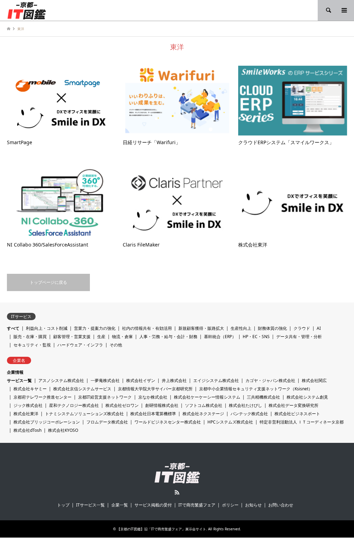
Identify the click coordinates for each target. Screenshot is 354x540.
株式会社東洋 (25, 414)
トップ (63, 505)
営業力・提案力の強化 (94, 328)
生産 (101, 336)
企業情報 (15, 372)
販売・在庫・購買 (30, 336)
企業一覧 (119, 505)
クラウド (302, 328)
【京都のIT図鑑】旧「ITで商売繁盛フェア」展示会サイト (161, 529)
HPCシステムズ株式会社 (230, 422)
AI (319, 328)
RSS (177, 492)
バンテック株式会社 (249, 414)
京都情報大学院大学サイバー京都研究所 (155, 389)
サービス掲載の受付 (153, 505)
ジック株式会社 (28, 405)
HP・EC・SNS (256, 336)
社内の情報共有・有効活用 (147, 328)
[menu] (343, 10)
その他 (116, 345)
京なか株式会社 (152, 397)
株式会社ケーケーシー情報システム (207, 397)
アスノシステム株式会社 (61, 380)
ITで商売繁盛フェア (196, 505)
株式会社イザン (140, 380)
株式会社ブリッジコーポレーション (46, 422)
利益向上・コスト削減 (46, 328)
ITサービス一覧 (90, 505)
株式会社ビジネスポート (297, 414)
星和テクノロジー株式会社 (74, 405)
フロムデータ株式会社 (107, 422)
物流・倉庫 (122, 336)
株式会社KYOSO (63, 430)
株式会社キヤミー (30, 389)
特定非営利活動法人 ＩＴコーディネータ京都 (302, 422)
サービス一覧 (19, 380)
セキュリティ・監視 (32, 345)
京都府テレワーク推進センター (42, 397)
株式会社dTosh (27, 430)
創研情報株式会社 (161, 405)
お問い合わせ (280, 505)
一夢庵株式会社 (105, 380)
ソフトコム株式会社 (203, 405)
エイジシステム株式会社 (216, 380)
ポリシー (230, 505)
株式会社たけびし (245, 405)
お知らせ (253, 505)
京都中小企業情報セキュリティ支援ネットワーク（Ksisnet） (256, 389)
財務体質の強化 (272, 328)
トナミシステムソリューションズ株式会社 (84, 414)
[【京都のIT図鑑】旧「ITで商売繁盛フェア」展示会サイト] (26, 10)
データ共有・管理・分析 (299, 336)
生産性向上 (241, 328)
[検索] (328, 10)
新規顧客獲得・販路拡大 (201, 328)
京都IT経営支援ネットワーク (105, 397)
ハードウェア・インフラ (80, 345)
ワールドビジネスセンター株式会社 (167, 422)
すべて (13, 328)
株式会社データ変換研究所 (293, 405)
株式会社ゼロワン (122, 405)
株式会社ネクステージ (203, 414)
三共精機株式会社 (263, 397)
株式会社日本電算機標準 (153, 414)
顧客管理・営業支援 (72, 336)
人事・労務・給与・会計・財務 (168, 336)
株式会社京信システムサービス (82, 389)
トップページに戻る (48, 282)
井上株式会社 (174, 380)
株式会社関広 (314, 380)
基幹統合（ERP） (220, 336)
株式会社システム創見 (307, 397)
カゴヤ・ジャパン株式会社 (270, 380)
